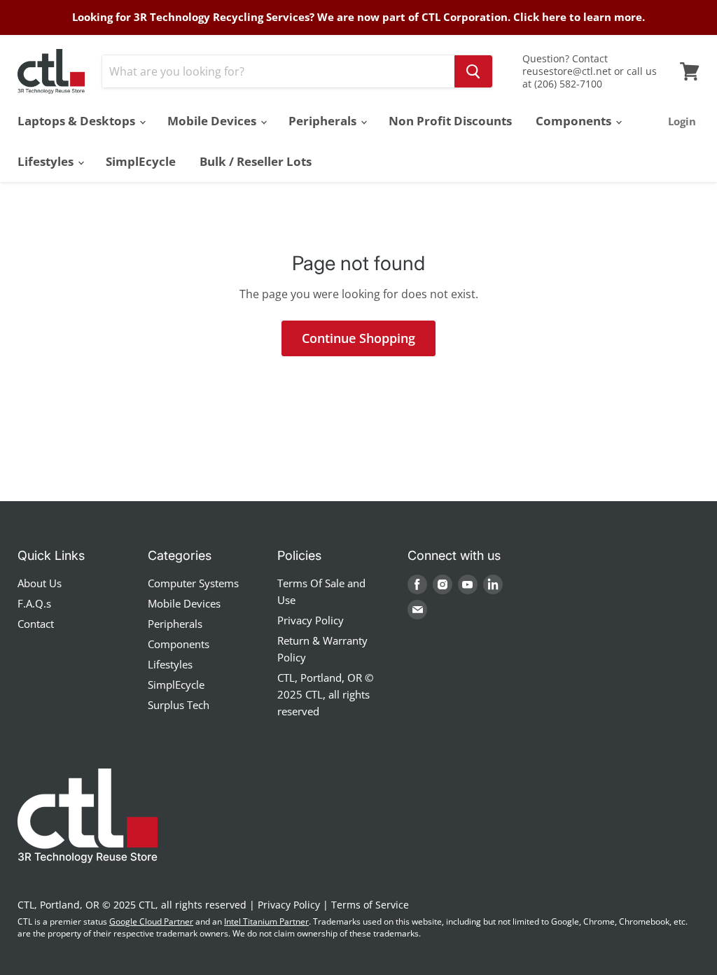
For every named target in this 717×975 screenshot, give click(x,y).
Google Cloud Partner (151, 921)
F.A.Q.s (34, 603)
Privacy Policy (310, 620)
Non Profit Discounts (450, 121)
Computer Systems (193, 583)
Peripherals (323, 121)
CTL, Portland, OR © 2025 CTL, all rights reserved (325, 694)
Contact (36, 624)
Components (575, 121)
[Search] (473, 71)
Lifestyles (47, 161)
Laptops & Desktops (78, 121)
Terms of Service (370, 904)
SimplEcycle (141, 161)
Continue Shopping (358, 338)
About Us (40, 583)
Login (682, 121)
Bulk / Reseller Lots (256, 161)
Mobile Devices (213, 121)
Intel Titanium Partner (266, 921)
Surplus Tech (178, 705)
